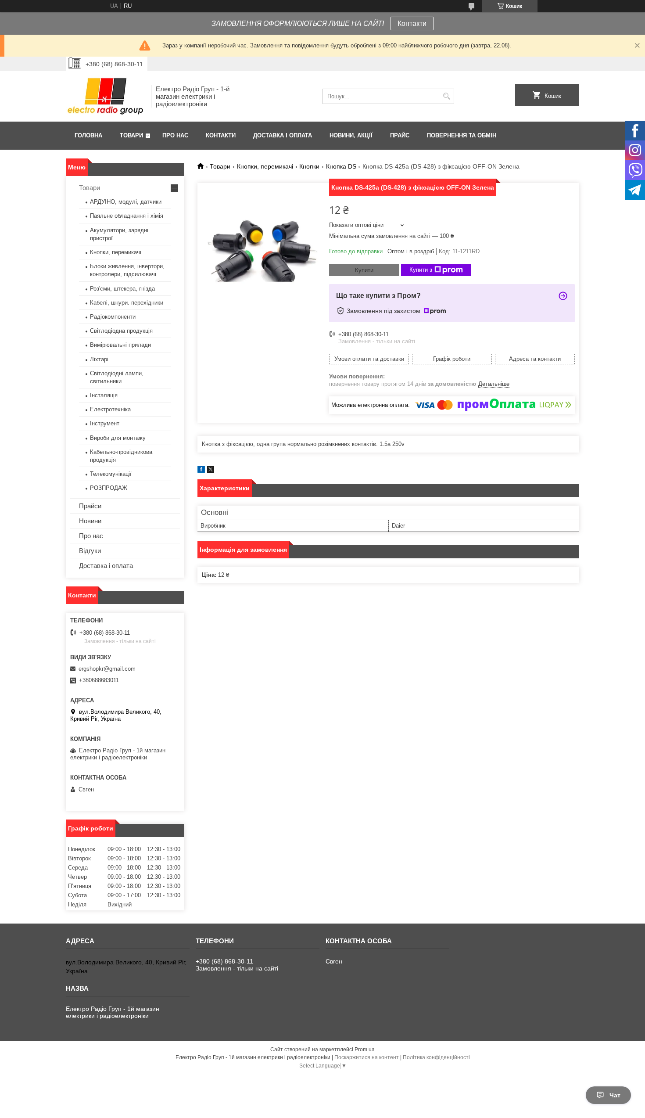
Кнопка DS (341, 166)
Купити (364, 270)
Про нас (175, 135)
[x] (210, 470)
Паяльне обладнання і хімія (126, 215)
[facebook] (201, 470)
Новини (90, 521)
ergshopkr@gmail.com (107, 668)
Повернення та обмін (461, 135)
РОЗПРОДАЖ (108, 488)
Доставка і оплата (282, 135)
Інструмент (104, 423)
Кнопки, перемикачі (265, 166)
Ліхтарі (99, 359)
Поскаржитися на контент (366, 1057)
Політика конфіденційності (436, 1057)
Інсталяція (104, 395)
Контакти (412, 23)
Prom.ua (365, 1049)
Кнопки (309, 166)
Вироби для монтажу (118, 438)
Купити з (420, 269)
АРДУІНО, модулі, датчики (125, 201)
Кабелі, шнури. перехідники (126, 302)
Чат (614, 1095)
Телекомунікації (111, 474)
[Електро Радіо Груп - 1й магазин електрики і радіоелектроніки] (105, 96)
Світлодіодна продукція (121, 330)
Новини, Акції (351, 135)
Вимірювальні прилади (120, 345)
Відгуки (90, 550)
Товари (131, 135)
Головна (88, 135)
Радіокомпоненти (113, 316)
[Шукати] (446, 96)
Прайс (399, 135)
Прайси (90, 506)
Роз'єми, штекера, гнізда (122, 288)
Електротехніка (110, 409)
